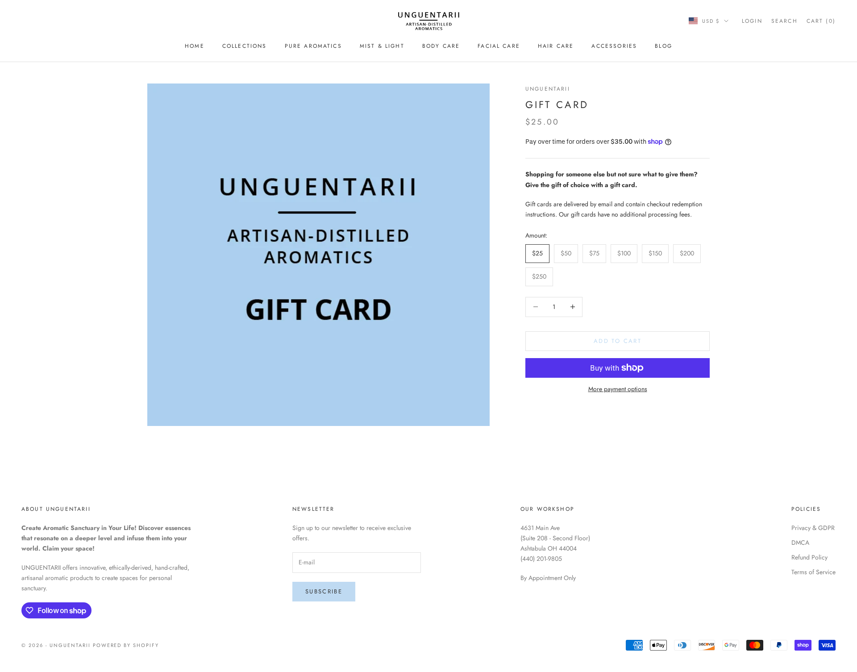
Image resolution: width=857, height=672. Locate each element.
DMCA (800, 542)
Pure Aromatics (313, 46)
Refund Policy (809, 557)
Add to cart (617, 341)
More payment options (617, 388)
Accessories (614, 46)
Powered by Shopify (126, 645)
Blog (663, 46)
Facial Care (499, 46)
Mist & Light (382, 46)
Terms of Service (813, 572)
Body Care (441, 46)
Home (194, 46)
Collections (244, 46)
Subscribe (323, 591)
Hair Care (556, 46)
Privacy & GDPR (813, 527)
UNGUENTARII (547, 89)
